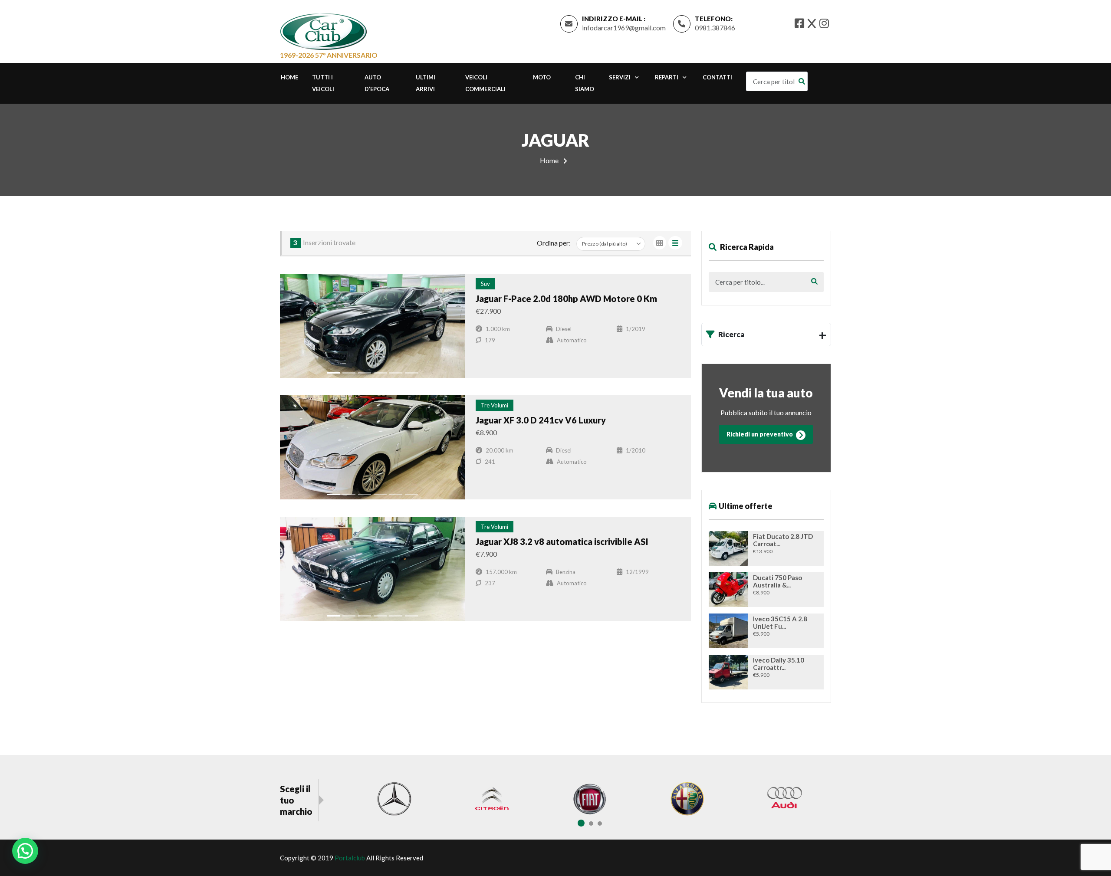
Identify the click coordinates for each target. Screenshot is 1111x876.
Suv (485, 283)
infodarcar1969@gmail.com (624, 27)
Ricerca (731, 334)
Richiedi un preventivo (760, 434)
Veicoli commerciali (485, 83)
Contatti (717, 77)
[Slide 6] (411, 373)
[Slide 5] (395, 373)
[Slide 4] (380, 373)
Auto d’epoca (377, 83)
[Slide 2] (348, 373)
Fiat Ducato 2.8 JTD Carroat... (783, 540)
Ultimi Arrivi (425, 83)
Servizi (620, 77)
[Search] (803, 81)
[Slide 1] (333, 373)
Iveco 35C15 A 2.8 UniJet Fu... (780, 622)
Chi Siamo (584, 83)
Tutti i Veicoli (323, 83)
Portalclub (350, 858)
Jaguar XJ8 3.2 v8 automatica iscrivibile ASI (562, 541)
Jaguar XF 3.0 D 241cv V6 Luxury (541, 420)
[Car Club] (323, 29)
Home (289, 77)
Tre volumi (494, 405)
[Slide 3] (364, 373)
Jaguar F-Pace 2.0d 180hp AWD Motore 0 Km (566, 298)
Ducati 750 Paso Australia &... (777, 581)
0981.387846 (715, 27)
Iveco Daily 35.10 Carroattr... (778, 663)
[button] (25, 851)
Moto (542, 77)
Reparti (666, 77)
